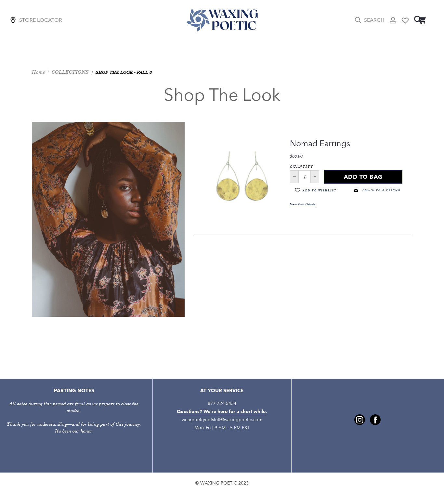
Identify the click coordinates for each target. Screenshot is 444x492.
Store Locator (40, 20)
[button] (294, 176)
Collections (70, 72)
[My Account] (393, 20)
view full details (302, 204)
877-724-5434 (222, 403)
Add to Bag (363, 177)
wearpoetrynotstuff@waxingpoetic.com (222, 419)
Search (374, 20)
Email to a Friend (381, 190)
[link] (359, 419)
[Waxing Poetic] (221, 20)
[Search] (418, 20)
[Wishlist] (405, 20)
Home (38, 72)
